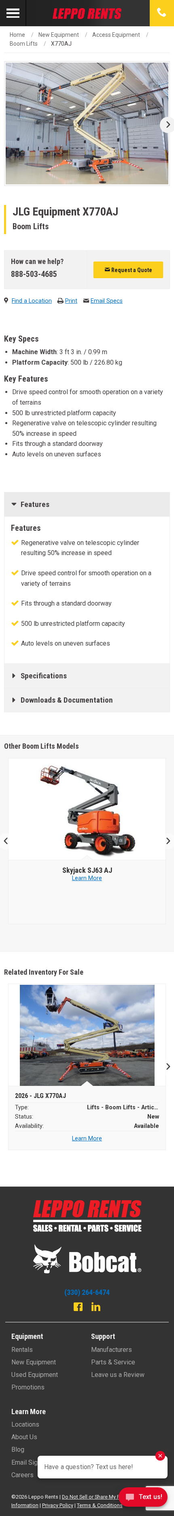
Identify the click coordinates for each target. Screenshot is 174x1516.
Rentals (22, 1349)
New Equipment (58, 35)
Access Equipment (116, 35)
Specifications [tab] (44, 675)
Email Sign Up (30, 1462)
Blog (17, 1449)
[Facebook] (78, 1307)
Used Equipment (34, 1375)
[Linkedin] (96, 1307)
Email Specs (107, 301)
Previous (9, 841)
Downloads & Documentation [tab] (67, 700)
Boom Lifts (24, 43)
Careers (22, 1475)
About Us (24, 1437)
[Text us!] (143, 1499)
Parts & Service (113, 1362)
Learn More (87, 878)
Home (17, 35)
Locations (25, 1424)
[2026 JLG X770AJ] (87, 1035)
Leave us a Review (117, 1375)
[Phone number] (162, 13)
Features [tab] (35, 504)
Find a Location (32, 301)
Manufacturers (111, 1349)
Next (165, 125)
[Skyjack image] (87, 809)
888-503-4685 (34, 274)
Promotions (28, 1387)
